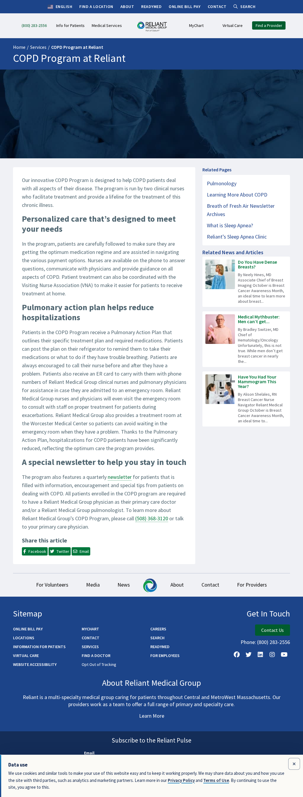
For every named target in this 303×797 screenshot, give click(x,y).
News (123, 584)
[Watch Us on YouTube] (284, 655)
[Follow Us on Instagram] (272, 655)
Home (19, 47)
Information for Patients (39, 646)
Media (93, 584)
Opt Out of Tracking (99, 664)
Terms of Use (216, 780)
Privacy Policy (181, 780)
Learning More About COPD (237, 194)
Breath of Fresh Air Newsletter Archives (241, 210)
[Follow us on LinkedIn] (260, 655)
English (63, 6)
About (177, 584)
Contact (210, 584)
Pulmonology (221, 183)
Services (38, 47)
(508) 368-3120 (151, 518)
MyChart (90, 629)
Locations (23, 637)
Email (89, 753)
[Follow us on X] (248, 655)
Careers (158, 629)
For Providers (252, 584)
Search (157, 637)
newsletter (120, 477)
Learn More (151, 715)
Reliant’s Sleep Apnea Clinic (237, 236)
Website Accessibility (35, 664)
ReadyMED (160, 646)
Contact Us (272, 630)
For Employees (165, 655)
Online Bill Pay (28, 629)
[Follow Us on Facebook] (237, 655)
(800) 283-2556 (273, 642)
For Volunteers (52, 584)
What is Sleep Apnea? (230, 225)
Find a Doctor (96, 655)
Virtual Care (26, 655)
